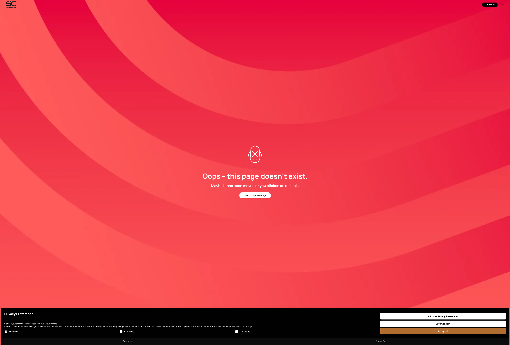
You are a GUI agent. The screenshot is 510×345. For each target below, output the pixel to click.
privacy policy (190, 326)
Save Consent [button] (443, 323)
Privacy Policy (381, 341)
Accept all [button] (443, 331)
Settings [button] (248, 326)
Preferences (128, 341)
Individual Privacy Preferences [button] (443, 316)
